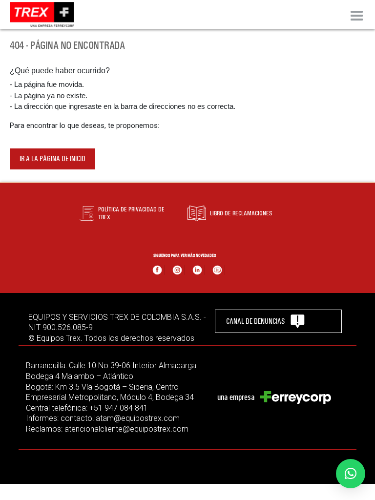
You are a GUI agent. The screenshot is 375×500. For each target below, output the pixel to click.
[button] (350, 473)
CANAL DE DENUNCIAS (255, 321)
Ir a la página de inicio (52, 158)
